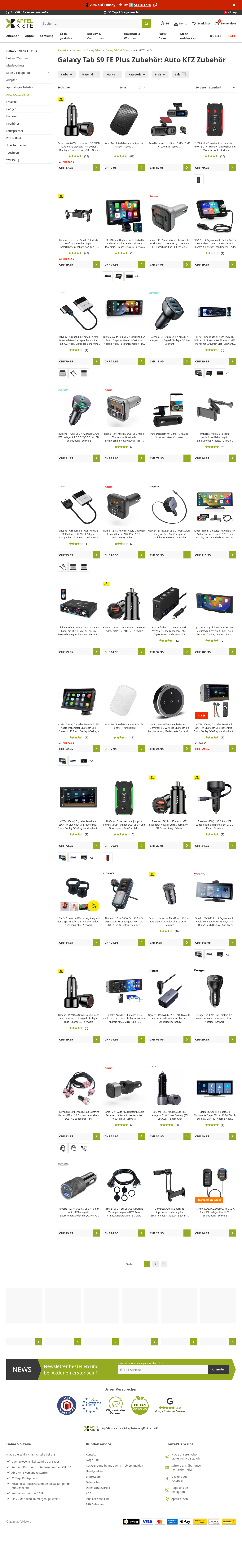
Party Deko (162, 36)
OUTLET (215, 36)
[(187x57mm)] (107, 276)
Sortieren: (202, 87)
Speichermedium (17, 145)
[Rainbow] (84, 1148)
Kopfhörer (12, 123)
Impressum (93, 1476)
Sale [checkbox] (178, 74)
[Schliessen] (234, 5)
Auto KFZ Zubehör (17, 94)
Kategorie (135, 74)
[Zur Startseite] (19, 23)
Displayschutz (15, 65)
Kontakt (91, 1454)
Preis (158, 74)
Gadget (11, 109)
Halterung (12, 116)
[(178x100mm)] (129, 276)
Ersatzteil (12, 102)
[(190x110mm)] (198, 373)
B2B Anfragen (95, 1504)
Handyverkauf (95, 1471)
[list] (121, 1316)
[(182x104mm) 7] (118, 276)
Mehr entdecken (188, 36)
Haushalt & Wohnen (132, 36)
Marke (111, 74)
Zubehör (12, 36)
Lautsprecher (14, 131)
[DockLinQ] (62, 373)
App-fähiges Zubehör (20, 87)
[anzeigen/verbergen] (49, 73)
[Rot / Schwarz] (107, 857)
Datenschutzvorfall (98, 1488)
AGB (88, 1493)
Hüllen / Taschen (17, 58)
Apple (29, 36)
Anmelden (218, 1369)
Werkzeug (12, 160)
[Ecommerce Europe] (91, 1405)
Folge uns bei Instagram (180, 1490)
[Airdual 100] (84, 373)
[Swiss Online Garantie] (66, 1405)
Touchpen (12, 152)
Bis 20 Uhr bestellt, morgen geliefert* (35, 1499)
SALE (231, 35)
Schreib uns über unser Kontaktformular (186, 1467)
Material (87, 74)
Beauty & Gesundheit (96, 36)
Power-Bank (13, 138)
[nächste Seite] (145, 87)
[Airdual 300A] (62, 566)
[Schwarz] (62, 1148)
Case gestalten (67, 36)
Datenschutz (94, 1482)
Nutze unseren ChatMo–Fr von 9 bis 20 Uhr (186, 1456)
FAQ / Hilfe (92, 1460)
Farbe (64, 74)
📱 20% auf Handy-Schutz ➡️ (118, 4)
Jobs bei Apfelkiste (97, 1499)
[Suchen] (146, 23)
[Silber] (73, 373)
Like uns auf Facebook (179, 1478)
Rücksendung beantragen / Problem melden (114, 1465)
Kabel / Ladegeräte (18, 73)
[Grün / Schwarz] (198, 179)
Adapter (11, 80)
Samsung (47, 36)
